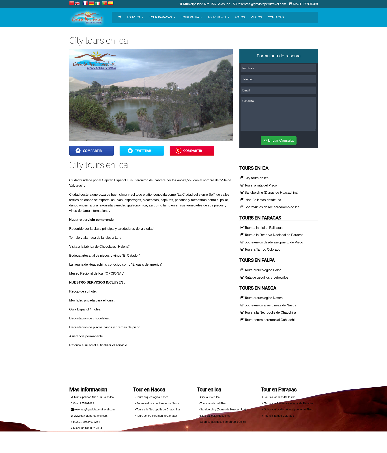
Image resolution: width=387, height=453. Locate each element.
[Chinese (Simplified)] (72, 3)
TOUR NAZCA (217, 17)
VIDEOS (256, 17)
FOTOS (240, 17)
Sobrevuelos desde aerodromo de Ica (271, 207)
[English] (78, 4)
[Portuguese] (104, 3)
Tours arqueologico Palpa (262, 270)
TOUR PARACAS (161, 17)
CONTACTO (276, 17)
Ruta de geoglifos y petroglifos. (266, 277)
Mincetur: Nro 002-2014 (87, 428)
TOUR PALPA (190, 17)
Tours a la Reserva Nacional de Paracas (273, 235)
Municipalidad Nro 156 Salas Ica (93, 397)
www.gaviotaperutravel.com (90, 415)
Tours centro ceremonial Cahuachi (269, 320)
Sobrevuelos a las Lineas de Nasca (270, 305)
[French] (85, 3)
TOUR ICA (134, 17)
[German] (91, 3)
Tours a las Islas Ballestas (263, 228)
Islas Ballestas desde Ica (262, 200)
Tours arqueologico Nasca (263, 298)
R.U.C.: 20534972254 (86, 421)
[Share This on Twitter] (141, 150)
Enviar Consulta (280, 140)
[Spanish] (111, 3)
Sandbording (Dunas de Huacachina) (271, 192)
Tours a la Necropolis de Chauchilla (270, 312)
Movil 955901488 (83, 403)
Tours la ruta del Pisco (260, 185)
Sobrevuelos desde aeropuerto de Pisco (273, 242)
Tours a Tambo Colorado (262, 249)
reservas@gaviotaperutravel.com (94, 409)
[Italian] (98, 4)
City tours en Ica (256, 178)
